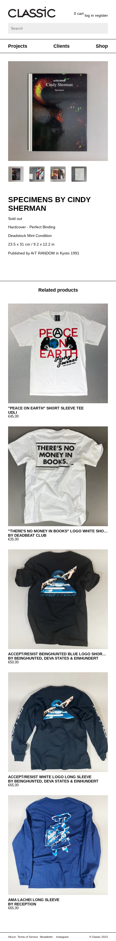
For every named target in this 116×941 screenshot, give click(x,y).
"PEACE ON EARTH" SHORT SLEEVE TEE (46, 408)
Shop (102, 46)
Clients (61, 46)
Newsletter (46, 936)
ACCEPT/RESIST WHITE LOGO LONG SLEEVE (49, 777)
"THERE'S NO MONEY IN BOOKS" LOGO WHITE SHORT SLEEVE (58, 531)
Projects (17, 46)
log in (90, 15)
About (12, 936)
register (101, 15)
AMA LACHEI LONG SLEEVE (33, 900)
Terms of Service (28, 936)
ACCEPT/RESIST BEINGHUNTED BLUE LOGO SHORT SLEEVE (58, 654)
